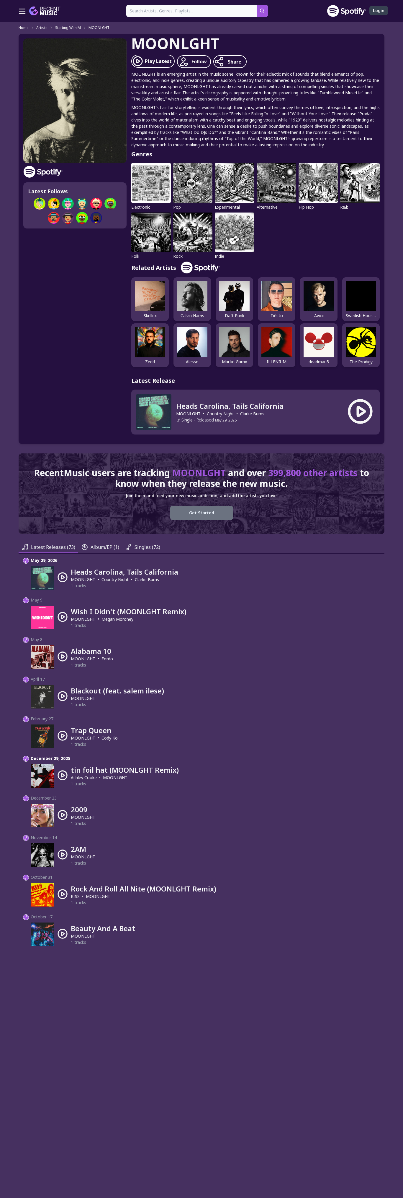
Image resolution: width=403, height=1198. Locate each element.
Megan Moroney (117, 619)
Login (378, 10)
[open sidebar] (22, 11)
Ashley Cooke (84, 777)
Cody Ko (109, 738)
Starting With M (68, 27)
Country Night (220, 413)
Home (24, 27)
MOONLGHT (99, 27)
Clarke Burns (252, 413)
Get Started (201, 512)
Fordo (107, 659)
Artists (41, 27)
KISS (75, 896)
